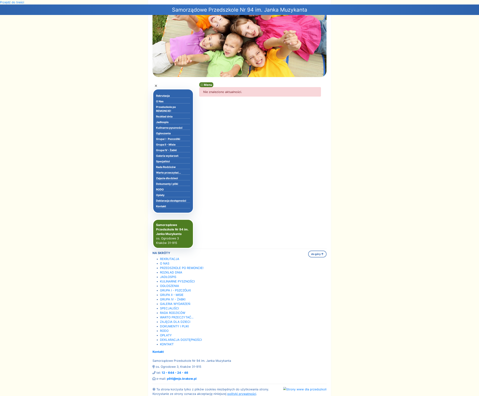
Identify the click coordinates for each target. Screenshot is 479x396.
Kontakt (161, 206)
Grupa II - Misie (166, 144)
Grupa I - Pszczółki (168, 138)
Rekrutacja (163, 95)
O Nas (160, 101)
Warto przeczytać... (168, 172)
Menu (207, 85)
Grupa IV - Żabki (166, 150)
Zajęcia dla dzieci (167, 178)
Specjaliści (163, 161)
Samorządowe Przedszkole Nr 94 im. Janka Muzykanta (239, 10)
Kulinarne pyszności (169, 127)
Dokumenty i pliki (167, 183)
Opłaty (160, 195)
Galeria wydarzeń (167, 155)
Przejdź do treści (12, 2)
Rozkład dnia (164, 116)
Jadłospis (162, 122)
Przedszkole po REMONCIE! (166, 108)
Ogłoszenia (163, 133)
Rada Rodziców (166, 167)
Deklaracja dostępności (171, 200)
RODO (160, 189)
